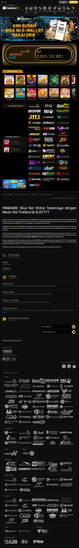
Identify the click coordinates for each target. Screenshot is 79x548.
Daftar (73, 2)
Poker (64, 11)
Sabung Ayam (73, 11)
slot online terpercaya (14, 226)
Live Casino (35, 11)
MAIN (10, 79)
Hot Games (26, 11)
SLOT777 (63, 240)
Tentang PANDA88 (7, 194)
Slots (31, 11)
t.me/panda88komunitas (48, 332)
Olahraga (50, 11)
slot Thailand (74, 233)
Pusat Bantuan (34, 194)
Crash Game (54, 11)
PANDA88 (55, 219)
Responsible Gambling (21, 194)
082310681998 (46, 327)
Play (12, 57)
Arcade (59, 11)
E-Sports (68, 11)
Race (40, 11)
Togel (44, 11)
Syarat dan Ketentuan (46, 194)
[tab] (34, 105)
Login (63, 2)
